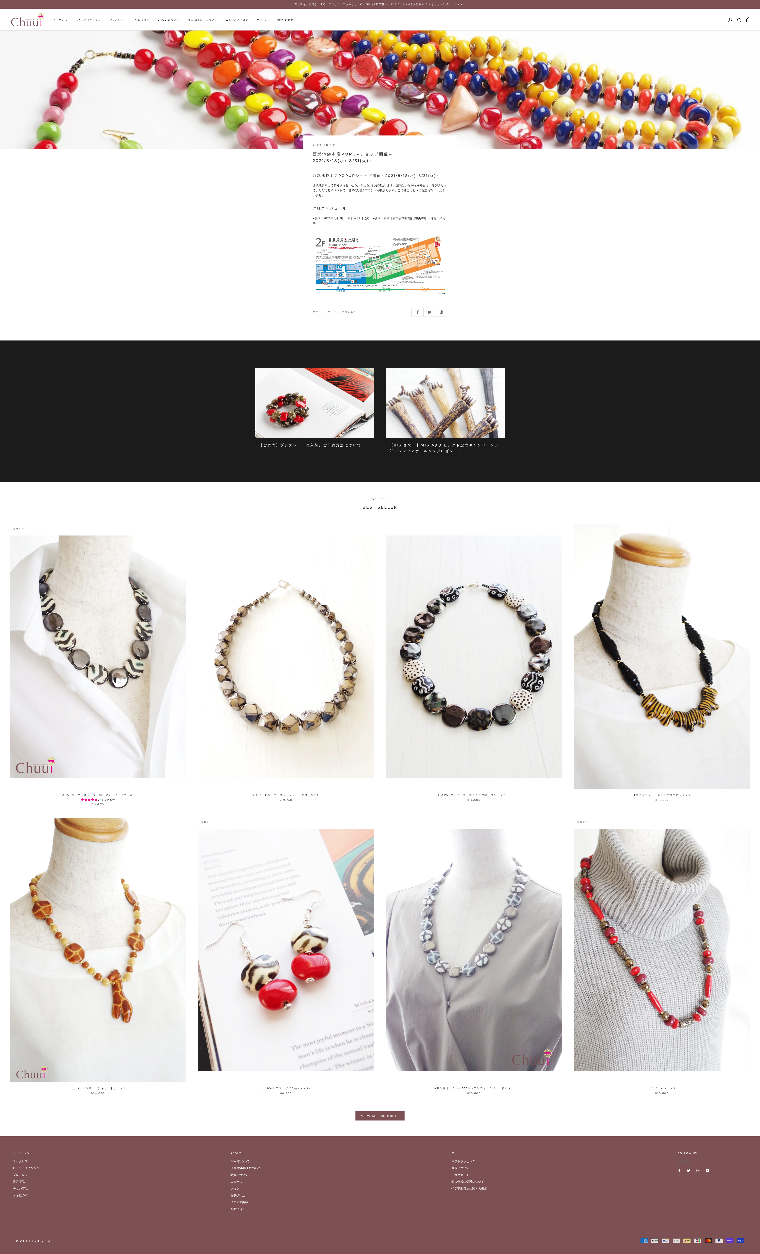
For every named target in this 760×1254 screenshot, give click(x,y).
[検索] (739, 20)
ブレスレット (118, 19)
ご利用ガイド (460, 1175)
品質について (239, 1175)
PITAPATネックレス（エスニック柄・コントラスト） (474, 794)
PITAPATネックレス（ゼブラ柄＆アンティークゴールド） (98, 794)
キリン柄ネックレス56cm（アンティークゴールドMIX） (474, 1088)
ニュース (236, 1182)
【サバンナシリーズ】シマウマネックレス (662, 794)
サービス (262, 19)
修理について (460, 1168)
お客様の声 (142, 19)
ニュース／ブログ (237, 19)
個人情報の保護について (467, 1182)
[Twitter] (688, 1170)
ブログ (234, 1189)
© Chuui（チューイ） (35, 1241)
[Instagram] (697, 1170)
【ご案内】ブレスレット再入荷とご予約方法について (310, 445)
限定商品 (19, 1182)
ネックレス (60, 19)
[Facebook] (679, 1170)
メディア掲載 (239, 1202)
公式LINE (684, 1161)
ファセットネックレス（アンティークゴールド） (286, 794)
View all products (380, 1116)
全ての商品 (20, 1189)
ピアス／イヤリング (88, 19)
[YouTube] (707, 1170)
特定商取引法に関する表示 (469, 1189)
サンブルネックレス (662, 1088)
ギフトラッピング (463, 1161)
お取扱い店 (237, 1195)
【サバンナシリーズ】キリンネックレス (98, 1088)
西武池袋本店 (392, 218)
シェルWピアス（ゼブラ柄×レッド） (286, 1088)
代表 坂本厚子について (202, 19)
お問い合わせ (285, 19)
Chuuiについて (169, 19)
